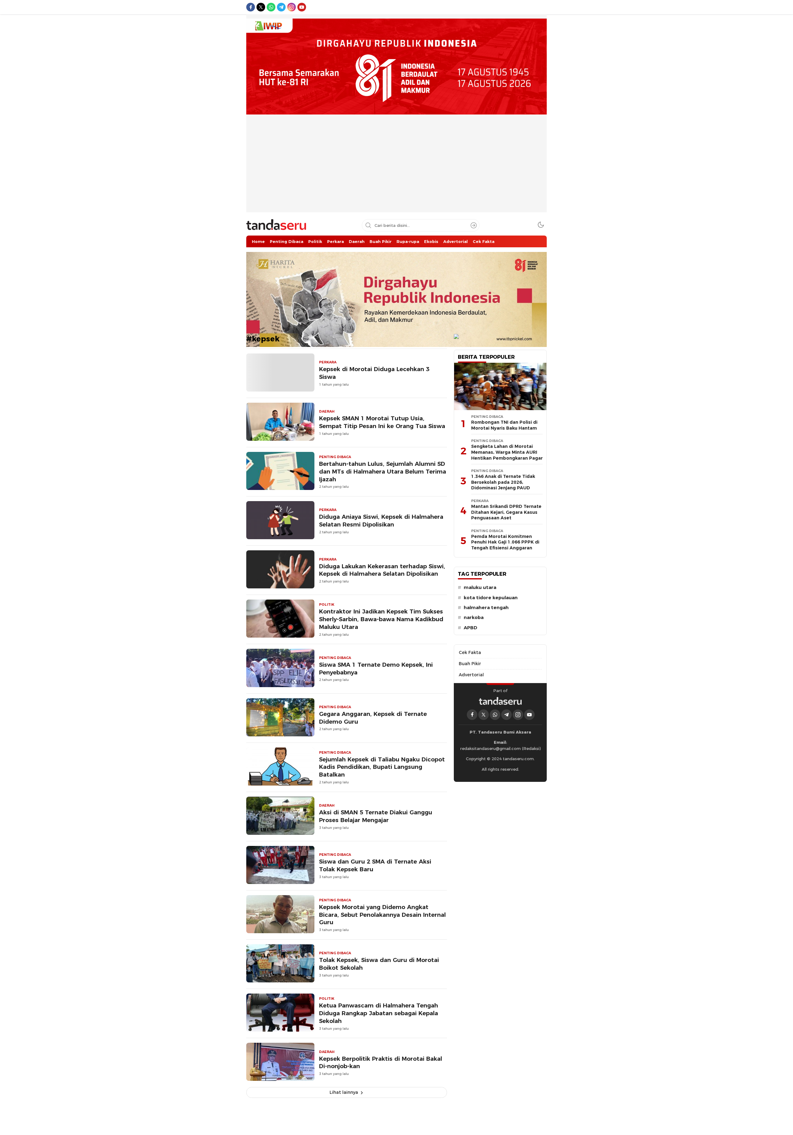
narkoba (474, 617)
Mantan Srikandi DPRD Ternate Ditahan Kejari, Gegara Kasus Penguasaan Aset (506, 512)
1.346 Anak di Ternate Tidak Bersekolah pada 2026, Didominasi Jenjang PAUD (503, 482)
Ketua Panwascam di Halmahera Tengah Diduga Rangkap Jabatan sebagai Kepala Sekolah (378, 1013)
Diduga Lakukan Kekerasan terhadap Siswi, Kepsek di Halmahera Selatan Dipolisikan (382, 570)
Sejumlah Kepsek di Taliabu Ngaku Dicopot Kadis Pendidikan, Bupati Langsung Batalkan (382, 767)
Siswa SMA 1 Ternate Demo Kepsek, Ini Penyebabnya (376, 668)
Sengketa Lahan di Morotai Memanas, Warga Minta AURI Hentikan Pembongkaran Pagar (507, 452)
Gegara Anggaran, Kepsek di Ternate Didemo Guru (373, 717)
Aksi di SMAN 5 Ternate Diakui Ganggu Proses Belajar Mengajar (375, 816)
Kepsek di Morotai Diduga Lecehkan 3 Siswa (374, 373)
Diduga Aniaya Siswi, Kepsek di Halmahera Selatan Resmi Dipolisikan (381, 520)
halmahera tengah (486, 607)
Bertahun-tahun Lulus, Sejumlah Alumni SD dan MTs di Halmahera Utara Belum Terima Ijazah (382, 471)
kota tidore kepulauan (491, 597)
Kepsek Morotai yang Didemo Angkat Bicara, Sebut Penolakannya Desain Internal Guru (382, 914)
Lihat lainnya (344, 1092)
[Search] (473, 225)
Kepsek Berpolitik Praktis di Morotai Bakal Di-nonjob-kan (380, 1062)
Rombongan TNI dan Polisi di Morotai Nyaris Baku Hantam (504, 425)
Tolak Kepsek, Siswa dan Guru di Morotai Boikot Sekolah (379, 963)
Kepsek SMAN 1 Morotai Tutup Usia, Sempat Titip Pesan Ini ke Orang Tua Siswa (382, 422)
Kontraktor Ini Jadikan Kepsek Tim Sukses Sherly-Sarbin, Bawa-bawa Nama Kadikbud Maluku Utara (381, 619)
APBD (470, 627)
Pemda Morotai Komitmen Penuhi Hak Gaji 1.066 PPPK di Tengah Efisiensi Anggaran (505, 542)
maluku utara (480, 587)
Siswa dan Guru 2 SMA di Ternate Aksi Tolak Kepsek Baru (375, 865)
